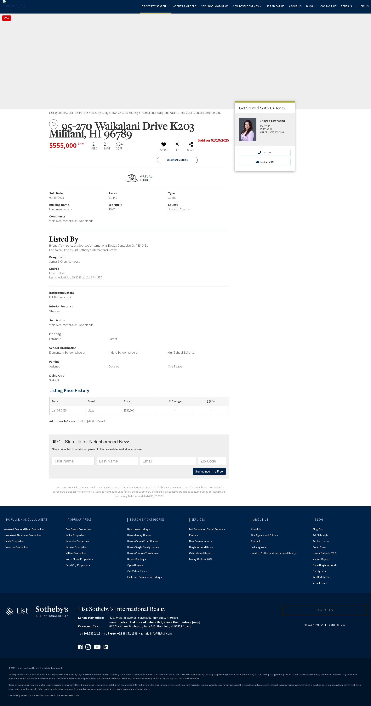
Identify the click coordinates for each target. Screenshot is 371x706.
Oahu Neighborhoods (325, 565)
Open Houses (135, 565)
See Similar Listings (177, 160)
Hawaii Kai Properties (16, 547)
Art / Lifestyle (320, 535)
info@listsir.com (161, 633)
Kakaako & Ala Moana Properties (22, 535)
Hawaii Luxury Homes (139, 535)
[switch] (163, 148)
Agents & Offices (184, 6)
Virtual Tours (320, 583)
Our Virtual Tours (137, 571)
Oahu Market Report (201, 553)
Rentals (193, 535)
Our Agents (319, 571)
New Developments (248, 9)
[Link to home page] (17, 6)
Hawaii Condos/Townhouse (143, 553)
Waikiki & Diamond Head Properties (24, 529)
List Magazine (275, 6)
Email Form (267, 161)
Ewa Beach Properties (78, 529)
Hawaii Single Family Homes (143, 547)
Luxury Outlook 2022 (200, 559)
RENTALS (348, 9)
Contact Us (328, 6)
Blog (311, 9)
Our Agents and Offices (264, 535)
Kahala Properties (14, 541)
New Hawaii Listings (138, 529)
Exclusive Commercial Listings (144, 577)
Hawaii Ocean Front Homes (142, 541)
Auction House (321, 541)
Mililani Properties (76, 553)
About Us (295, 6)
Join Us (364, 6)
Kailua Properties (76, 535)
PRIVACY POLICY (314, 625)
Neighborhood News (215, 6)
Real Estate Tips (322, 577)
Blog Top (318, 529)
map (196, 622)
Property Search (156, 9)
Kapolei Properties (77, 547)
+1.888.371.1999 (127, 633)
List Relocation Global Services (207, 529)
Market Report (321, 559)
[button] (324, 610)
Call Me (267, 152)
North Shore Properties (79, 559)
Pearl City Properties (78, 565)
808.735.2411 (92, 633)
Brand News (319, 547)
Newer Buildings (136, 559)
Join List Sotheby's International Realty (273, 553)
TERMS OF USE (336, 625)
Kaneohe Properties (77, 541)
